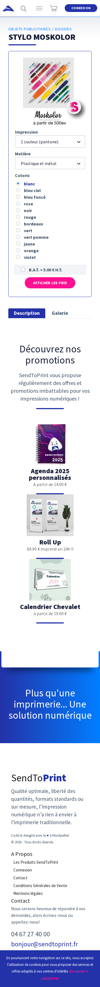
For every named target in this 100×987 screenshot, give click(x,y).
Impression (26, 132)
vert (28, 230)
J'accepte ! (50, 978)
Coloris (22, 175)
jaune (29, 244)
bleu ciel (32, 190)
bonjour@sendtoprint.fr (44, 944)
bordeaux (33, 224)
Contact (20, 877)
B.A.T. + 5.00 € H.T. (45, 269)
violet (30, 257)
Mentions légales (28, 893)
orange (31, 250)
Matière (23, 153)
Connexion (81, 8)
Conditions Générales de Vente (40, 885)
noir (28, 210)
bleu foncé (35, 197)
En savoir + (78, 971)
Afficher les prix (50, 282)
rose (28, 204)
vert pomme (36, 237)
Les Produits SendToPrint (35, 862)
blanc (29, 183)
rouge (30, 217)
